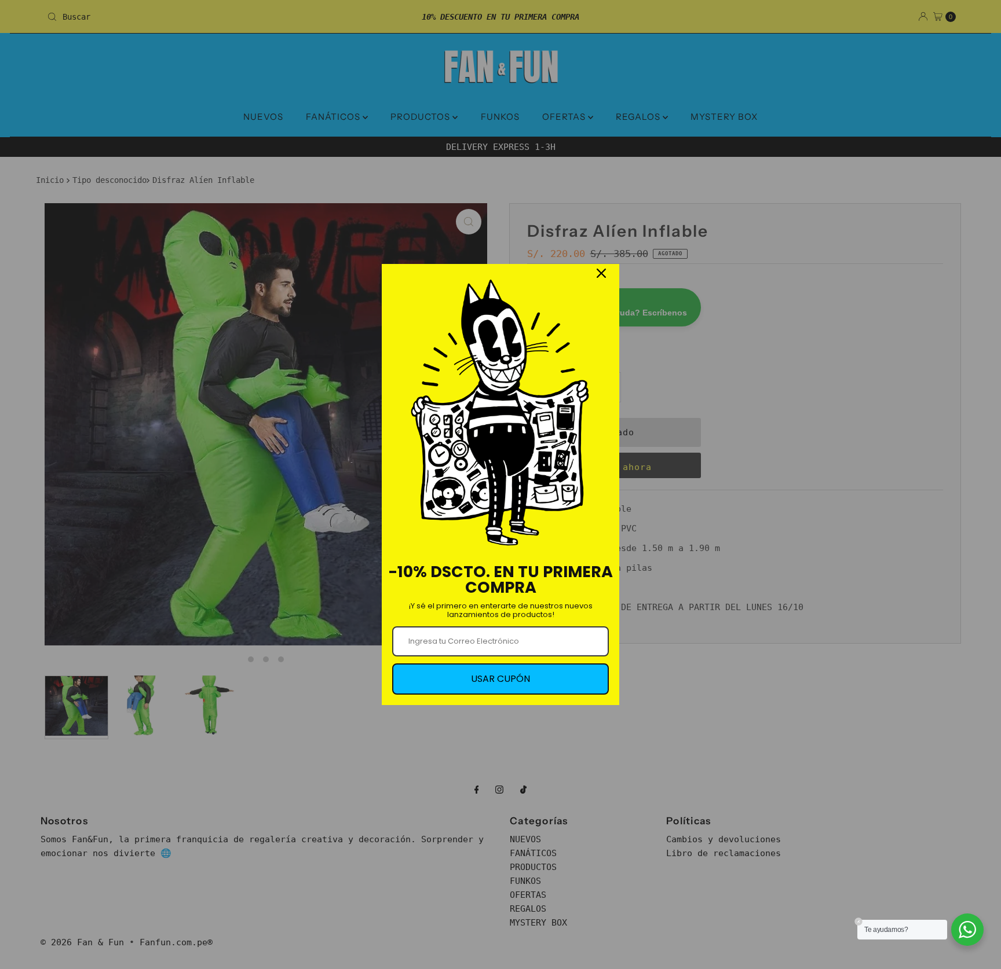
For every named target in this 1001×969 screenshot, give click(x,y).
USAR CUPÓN (500, 678)
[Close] (601, 273)
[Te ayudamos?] (967, 929)
